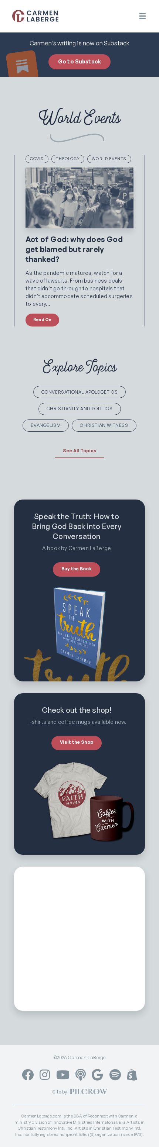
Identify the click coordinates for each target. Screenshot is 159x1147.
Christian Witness (104, 425)
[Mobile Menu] (142, 16)
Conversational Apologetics (79, 392)
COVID (37, 158)
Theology (68, 158)
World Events (109, 158)
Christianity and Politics (80, 408)
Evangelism (46, 425)
